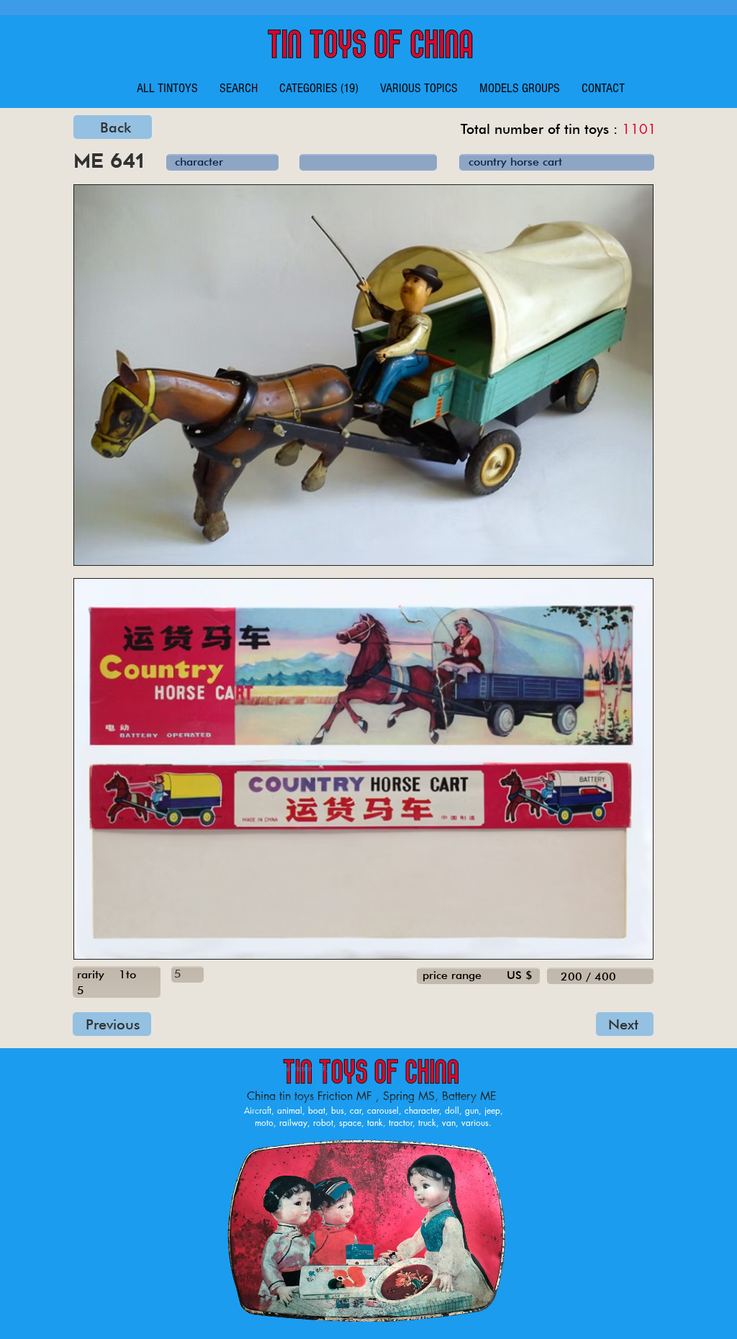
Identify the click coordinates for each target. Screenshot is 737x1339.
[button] (318, 88)
